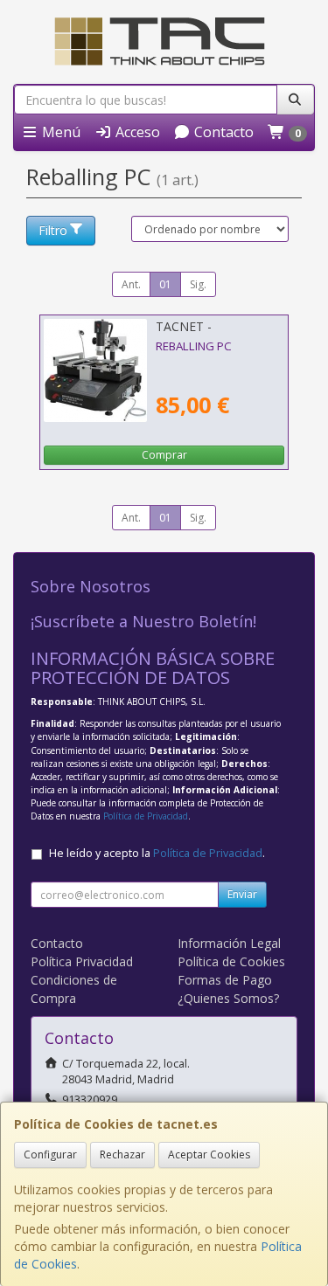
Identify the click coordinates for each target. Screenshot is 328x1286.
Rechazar (122, 1154)
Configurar (50, 1154)
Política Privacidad (82, 961)
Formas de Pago (225, 979)
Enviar (242, 894)
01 (165, 284)
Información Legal (229, 943)
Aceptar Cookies (209, 1154)
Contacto (222, 132)
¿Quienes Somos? (228, 998)
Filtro (52, 230)
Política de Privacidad (145, 816)
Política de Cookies (231, 961)
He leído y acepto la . (157, 853)
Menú (59, 132)
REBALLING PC (194, 346)
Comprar (164, 454)
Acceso (136, 132)
